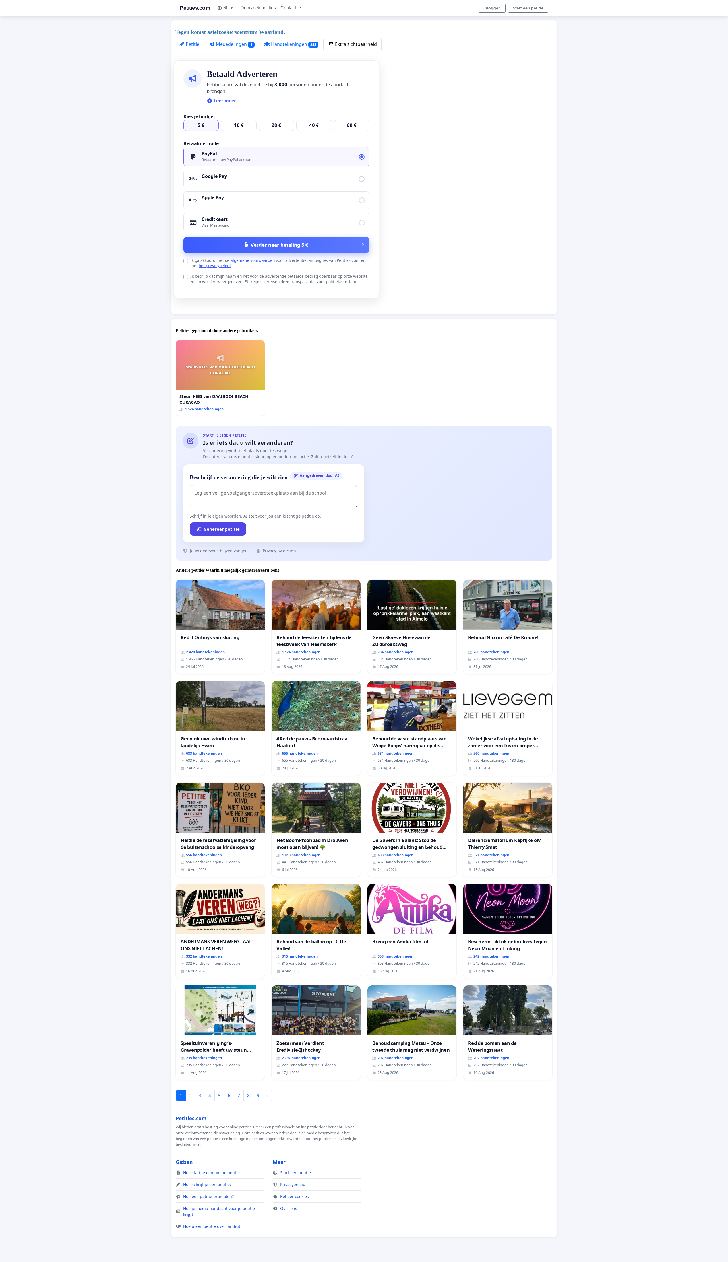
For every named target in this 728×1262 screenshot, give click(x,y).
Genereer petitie (222, 529)
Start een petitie (528, 8)
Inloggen (492, 8)
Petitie (192, 44)
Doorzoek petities (258, 7)
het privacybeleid (215, 265)
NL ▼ (228, 7)
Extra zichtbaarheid (355, 44)
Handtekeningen (293, 44)
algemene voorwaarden (253, 260)
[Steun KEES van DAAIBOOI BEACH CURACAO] (220, 377)
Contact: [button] (289, 7)
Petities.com (195, 8)
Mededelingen (233, 44)
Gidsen (184, 1161)
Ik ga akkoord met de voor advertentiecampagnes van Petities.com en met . (277, 263)
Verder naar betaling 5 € (279, 245)
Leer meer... (226, 101)
